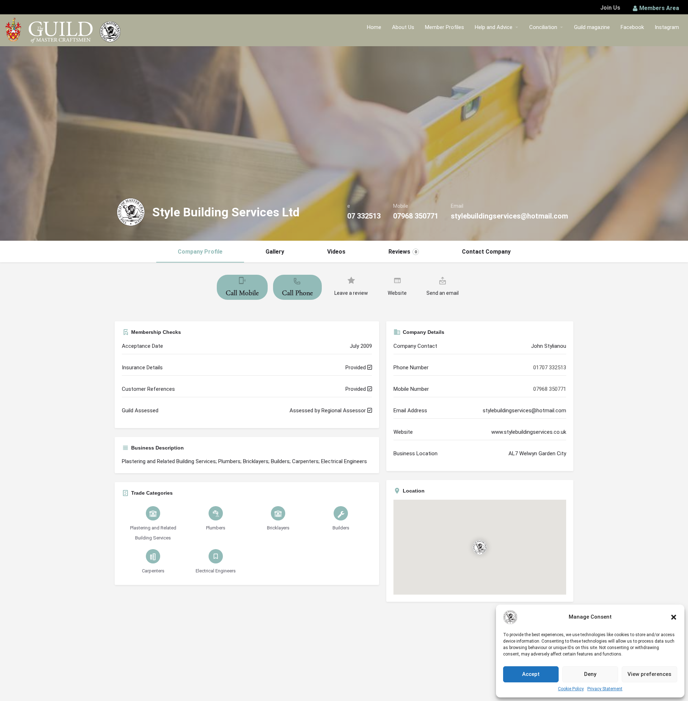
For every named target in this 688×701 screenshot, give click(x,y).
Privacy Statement (604, 688)
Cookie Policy (571, 688)
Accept (531, 674)
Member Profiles (444, 27)
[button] (673, 617)
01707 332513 (358, 216)
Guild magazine (592, 27)
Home (374, 27)
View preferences (649, 674)
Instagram (667, 27)
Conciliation (543, 27)
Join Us (610, 7)
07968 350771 (415, 216)
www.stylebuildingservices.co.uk (528, 432)
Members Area (659, 8)
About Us (403, 27)
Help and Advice (493, 27)
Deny (590, 674)
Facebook (632, 27)
